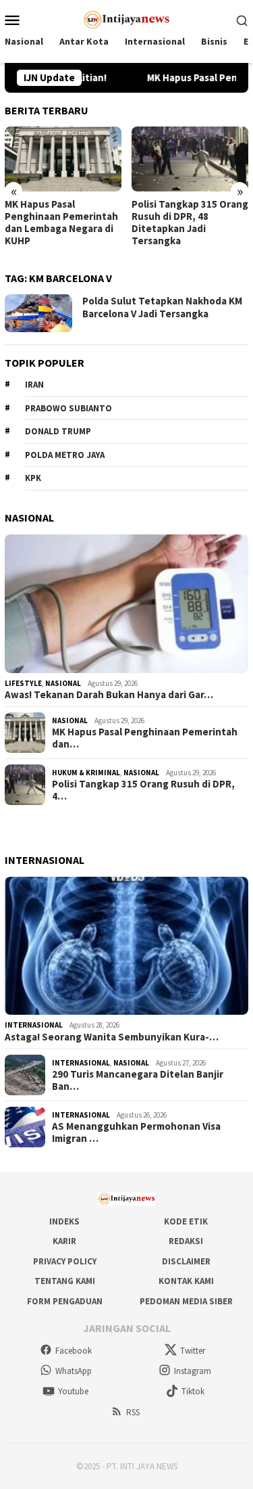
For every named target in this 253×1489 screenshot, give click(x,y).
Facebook (73, 1350)
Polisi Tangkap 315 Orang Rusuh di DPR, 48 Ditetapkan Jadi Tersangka (190, 222)
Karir (64, 1241)
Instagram (192, 1371)
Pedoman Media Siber (186, 1301)
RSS (133, 1412)
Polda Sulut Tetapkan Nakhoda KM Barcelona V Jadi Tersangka (162, 307)
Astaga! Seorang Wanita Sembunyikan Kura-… (112, 1037)
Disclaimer (186, 1261)
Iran (34, 384)
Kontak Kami (186, 1281)
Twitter (192, 1350)
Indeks (64, 1221)
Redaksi (186, 1241)
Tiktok (192, 1391)
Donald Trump (58, 431)
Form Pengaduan (65, 1301)
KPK (33, 478)
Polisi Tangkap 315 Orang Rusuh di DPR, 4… (143, 790)
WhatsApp (73, 1371)
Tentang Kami (64, 1281)
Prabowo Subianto (68, 408)
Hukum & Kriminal (86, 772)
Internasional (34, 1025)
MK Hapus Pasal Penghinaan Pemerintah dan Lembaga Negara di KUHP (61, 222)
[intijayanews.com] (126, 18)
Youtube (73, 1391)
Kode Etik (186, 1221)
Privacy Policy (64, 1261)
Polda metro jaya (65, 455)
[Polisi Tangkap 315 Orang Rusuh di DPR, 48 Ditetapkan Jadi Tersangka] (190, 159)
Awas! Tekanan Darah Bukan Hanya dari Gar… (109, 695)
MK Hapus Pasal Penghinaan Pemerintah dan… (144, 738)
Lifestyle (23, 683)
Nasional (63, 683)
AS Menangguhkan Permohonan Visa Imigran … (136, 1132)
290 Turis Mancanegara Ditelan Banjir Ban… (137, 1080)
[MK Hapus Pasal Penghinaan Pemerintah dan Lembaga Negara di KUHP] (63, 159)
